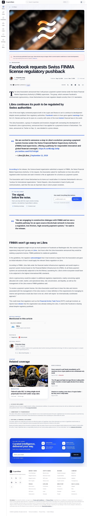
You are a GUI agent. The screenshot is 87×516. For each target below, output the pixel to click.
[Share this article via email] (82, 84)
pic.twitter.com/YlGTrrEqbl (26, 151)
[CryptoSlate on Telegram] (12, 482)
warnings (76, 115)
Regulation (15, 62)
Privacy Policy (49, 500)
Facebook (49, 115)
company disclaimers (76, 427)
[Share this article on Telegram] (75, 84)
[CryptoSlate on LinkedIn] (16, 482)
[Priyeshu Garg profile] (11, 346)
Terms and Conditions (38, 500)
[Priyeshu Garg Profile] (11, 78)
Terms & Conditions (33, 511)
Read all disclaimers (47, 506)
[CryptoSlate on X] (12, 478)
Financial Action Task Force (50, 301)
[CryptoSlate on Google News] (16, 478)
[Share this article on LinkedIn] (79, 84)
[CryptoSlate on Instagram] (20, 482)
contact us (34, 58)
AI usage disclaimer (31, 407)
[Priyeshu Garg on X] (15, 353)
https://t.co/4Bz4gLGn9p (48, 149)
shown (20, 304)
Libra (35, 250)
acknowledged (36, 258)
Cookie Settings (50, 511)
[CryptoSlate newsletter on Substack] (20, 478)
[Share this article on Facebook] (71, 84)
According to (14, 169)
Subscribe (76, 454)
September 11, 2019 (39, 155)
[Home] (10, 7)
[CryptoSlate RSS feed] (12, 487)
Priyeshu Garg (20, 77)
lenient (61, 118)
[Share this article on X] (67, 84)
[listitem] (13, 337)
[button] (3, 46)
